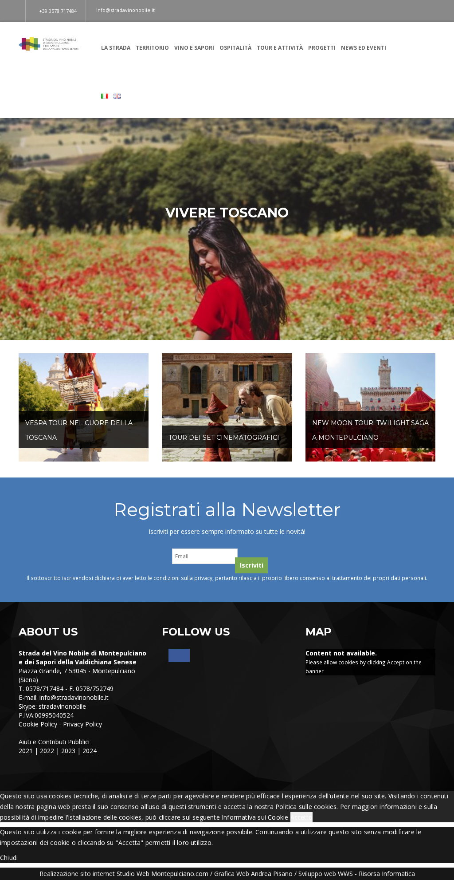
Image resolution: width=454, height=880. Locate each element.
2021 (26, 750)
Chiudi (9, 857)
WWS (345, 873)
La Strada (115, 47)
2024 (89, 750)
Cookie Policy (38, 724)
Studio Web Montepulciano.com (162, 873)
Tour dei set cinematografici (223, 438)
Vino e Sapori (194, 47)
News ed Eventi (363, 47)
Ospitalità (235, 47)
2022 (47, 750)
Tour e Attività (280, 47)
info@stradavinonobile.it (74, 697)
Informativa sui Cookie (255, 817)
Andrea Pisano (272, 873)
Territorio (152, 47)
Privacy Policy (82, 724)
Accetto (301, 817)
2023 (68, 750)
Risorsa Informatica (387, 873)
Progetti (322, 47)
